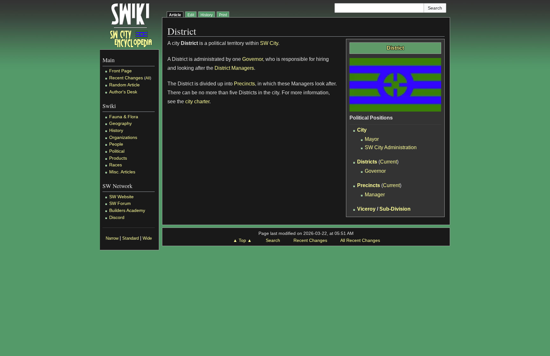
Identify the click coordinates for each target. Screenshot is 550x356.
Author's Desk (123, 91)
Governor (375, 171)
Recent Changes (126, 77)
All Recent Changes (360, 240)
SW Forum (120, 203)
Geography (120, 123)
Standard (130, 238)
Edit (190, 15)
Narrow (112, 238)
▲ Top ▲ (242, 240)
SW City (269, 43)
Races (115, 164)
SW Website (121, 196)
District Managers (234, 68)
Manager (375, 194)
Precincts (368, 185)
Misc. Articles (122, 171)
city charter (197, 101)
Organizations (123, 137)
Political (116, 151)
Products (118, 158)
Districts (367, 161)
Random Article (124, 84)
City (362, 130)
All (147, 78)
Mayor (372, 139)
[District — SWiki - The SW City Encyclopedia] (131, 24)
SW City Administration (391, 147)
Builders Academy (127, 210)
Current (388, 161)
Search (273, 240)
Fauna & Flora (123, 116)
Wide (147, 238)
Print (223, 15)
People (116, 144)
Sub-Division (395, 209)
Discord (116, 217)
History (116, 130)
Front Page (120, 70)
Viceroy (366, 209)
